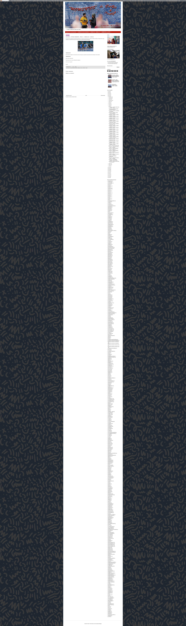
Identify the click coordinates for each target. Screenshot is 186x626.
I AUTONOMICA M (110, 399)
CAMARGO (109, 276)
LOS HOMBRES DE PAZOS (111, 433)
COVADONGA (110, 327)
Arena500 (109, 231)
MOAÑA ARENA (110, 460)
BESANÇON (109, 256)
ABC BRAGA (109, 206)
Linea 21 (109, 429)
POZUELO (109, 508)
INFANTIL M (109, 404)
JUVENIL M (109, 414)
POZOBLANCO (110, 507)
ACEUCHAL (109, 209)
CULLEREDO (110, 333)
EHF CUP (109, 349)
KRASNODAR (110, 416)
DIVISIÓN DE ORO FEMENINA (112, 348)
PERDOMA (109, 498)
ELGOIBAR (109, 354)
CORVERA (109, 325)
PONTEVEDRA (110, 504)
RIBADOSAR (109, 518)
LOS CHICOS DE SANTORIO (112, 432)
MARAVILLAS (110, 443)
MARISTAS (109, 445)
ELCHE (109, 352)
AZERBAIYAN (110, 244)
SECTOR (109, 541)
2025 (109, 92)
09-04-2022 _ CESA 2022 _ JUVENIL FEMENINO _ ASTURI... (114, 144)
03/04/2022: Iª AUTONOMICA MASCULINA (112, 156)
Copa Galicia (109, 321)
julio (109, 102)
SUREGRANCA (110, 564)
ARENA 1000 (110, 229)
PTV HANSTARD (110, 512)
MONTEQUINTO (110, 461)
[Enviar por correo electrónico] (72, 66)
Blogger (100, 623)
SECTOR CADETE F (110, 542)
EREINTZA (109, 359)
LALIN (109, 422)
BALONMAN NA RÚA (111, 247)
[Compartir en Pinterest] (76, 66)
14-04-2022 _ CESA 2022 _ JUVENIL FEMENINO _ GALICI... (114, 114)
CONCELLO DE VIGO (111, 313)
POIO (108, 501)
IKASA (109, 402)
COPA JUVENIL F (110, 322)
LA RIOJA (109, 419)
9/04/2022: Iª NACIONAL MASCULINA (114, 145)
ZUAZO (109, 616)
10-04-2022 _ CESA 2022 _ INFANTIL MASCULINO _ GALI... (114, 138)
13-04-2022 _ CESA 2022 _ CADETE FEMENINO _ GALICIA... (114, 116)
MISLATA (109, 458)
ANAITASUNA (110, 222)
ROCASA (109, 520)
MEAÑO (109, 450)
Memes (109, 452)
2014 (109, 175)
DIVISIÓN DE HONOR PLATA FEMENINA (113, 341)
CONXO (109, 315)
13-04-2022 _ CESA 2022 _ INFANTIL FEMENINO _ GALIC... (114, 118)
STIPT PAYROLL (110, 560)
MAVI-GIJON (109, 449)
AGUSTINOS (109, 213)
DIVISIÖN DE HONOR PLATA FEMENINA (113, 343)
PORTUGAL (109, 506)
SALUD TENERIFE (110, 527)
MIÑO (109, 457)
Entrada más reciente (69, 95)
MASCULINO (110, 448)
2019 (109, 169)
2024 (109, 93)
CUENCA (109, 332)
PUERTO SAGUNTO (110, 515)
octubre (110, 99)
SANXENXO (109, 537)
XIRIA (109, 607)
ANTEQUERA (110, 225)
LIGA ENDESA (110, 428)
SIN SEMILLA (110, 556)
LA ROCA (109, 420)
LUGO (109, 437)
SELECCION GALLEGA (111, 552)
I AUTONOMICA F (110, 398)
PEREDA (109, 499)
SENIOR (109, 553)
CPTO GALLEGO (110, 328)
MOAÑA (109, 459)
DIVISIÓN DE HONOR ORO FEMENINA (113, 340)
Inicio (86, 95)
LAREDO (109, 424)
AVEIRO (109, 243)
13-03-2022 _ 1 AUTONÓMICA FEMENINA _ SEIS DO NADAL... (113, 160)
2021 (109, 167)
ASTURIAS (109, 238)
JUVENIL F (109, 413)
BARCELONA (110, 250)
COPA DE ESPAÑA (110, 318)
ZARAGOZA (109, 612)
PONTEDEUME (110, 503)
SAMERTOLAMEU (110, 528)
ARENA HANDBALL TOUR (111, 230)
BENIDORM (109, 253)
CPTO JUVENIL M (110, 330)
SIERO (109, 555)
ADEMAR (109, 210)
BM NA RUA (109, 261)
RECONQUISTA (110, 517)
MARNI (109, 446)
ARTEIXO (109, 235)
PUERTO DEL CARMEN (111, 514)
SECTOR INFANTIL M (111, 544)
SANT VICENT (110, 535)
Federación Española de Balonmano (113, 62)
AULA (109, 240)
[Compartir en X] (74, 66)
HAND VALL (109, 393)
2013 (109, 176)
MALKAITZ (109, 442)
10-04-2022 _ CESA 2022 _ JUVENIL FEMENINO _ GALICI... (114, 133)
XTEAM (109, 609)
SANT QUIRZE (110, 534)
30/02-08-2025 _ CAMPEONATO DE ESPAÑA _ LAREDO (114, 85)
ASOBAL (109, 237)
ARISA (109, 232)
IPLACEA (109, 407)
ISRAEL (109, 409)
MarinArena (109, 444)
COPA (109, 316)
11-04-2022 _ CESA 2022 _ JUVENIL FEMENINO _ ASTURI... (114, 131)
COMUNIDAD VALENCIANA (111, 312)
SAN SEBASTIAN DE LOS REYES (112, 529)
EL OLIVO (109, 350)
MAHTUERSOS (110, 440)
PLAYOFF (109, 500)
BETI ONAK (109, 257)
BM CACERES (110, 260)
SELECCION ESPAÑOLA (111, 551)
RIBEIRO (109, 519)
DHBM (109, 337)
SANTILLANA (110, 536)
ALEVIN (109, 215)
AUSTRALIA (109, 241)
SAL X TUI (109, 525)
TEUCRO (109, 569)
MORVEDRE (109, 463)
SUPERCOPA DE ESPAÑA (111, 562)
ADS (108, 211)
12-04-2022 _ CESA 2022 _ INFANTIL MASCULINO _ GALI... (114, 124)
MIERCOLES (109, 456)
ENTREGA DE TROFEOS (111, 357)
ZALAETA (109, 610)
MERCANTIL (109, 454)
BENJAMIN (109, 254)
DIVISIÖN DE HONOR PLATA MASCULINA (113, 346)
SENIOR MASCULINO (111, 554)
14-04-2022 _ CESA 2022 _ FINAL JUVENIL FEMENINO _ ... (113, 113)
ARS (108, 233)
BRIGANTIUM (110, 266)
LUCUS (109, 436)
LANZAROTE (110, 423)
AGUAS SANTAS (110, 212)
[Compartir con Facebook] (75, 66)
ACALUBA (109, 208)
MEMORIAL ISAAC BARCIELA (112, 453)
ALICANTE (109, 218)
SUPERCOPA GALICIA (111, 563)
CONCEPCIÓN (110, 314)
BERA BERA (109, 255)
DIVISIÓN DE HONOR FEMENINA (112, 339)
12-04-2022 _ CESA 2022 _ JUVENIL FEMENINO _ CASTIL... (114, 125)
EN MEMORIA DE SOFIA (111, 356)
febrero (110, 164)
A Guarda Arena (110, 204)
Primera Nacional (110, 511)
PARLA (109, 497)
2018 (109, 170)
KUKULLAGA (110, 417)
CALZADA (109, 275)
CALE (109, 274)
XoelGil (109, 608)
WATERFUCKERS (110, 604)
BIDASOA (109, 258)
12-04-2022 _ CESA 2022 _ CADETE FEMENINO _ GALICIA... (114, 120)
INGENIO (109, 405)
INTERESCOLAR (110, 406)
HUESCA (109, 395)
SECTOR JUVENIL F (110, 545)
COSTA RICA (109, 326)
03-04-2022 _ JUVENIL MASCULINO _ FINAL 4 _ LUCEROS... (114, 147)
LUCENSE (109, 434)
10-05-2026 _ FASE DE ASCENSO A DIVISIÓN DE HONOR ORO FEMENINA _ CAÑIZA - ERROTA (115, 76)
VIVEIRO (109, 601)
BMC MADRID (110, 263)
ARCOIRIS (109, 228)
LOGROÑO (109, 430)
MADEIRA (109, 438)
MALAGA (109, 441)
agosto (110, 101)
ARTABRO (109, 234)
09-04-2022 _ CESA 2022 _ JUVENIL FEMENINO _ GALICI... (114, 142)
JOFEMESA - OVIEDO (111, 411)
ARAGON (109, 227)
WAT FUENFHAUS (110, 603)
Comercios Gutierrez (110, 311)
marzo (110, 163)
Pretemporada (110, 510)
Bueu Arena (109, 268)
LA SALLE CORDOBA (111, 421)
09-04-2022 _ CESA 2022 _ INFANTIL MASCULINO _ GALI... (114, 140)
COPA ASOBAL (110, 317)
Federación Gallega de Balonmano (112, 63)
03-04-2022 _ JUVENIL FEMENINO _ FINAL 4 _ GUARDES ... (114, 150)
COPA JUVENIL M (110, 323)
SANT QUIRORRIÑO (110, 533)
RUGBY (109, 524)
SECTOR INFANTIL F (111, 543)
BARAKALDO (110, 249)
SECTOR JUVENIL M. (111, 546)
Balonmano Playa (110, 248)
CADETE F (109, 271)
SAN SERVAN (110, 530)
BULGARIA (109, 269)
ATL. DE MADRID (110, 239)
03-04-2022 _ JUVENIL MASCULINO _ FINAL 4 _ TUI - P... (114, 152)
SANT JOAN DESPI (110, 532)
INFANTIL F (109, 403)
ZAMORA (109, 611)
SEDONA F (109, 548)
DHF (108, 338)
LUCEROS (109, 435)
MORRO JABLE (110, 462)
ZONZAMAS (109, 615)
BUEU (109, 267)
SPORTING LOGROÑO (111, 558)
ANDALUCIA (109, 223)
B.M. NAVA (109, 245)
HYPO (109, 397)
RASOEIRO (109, 516)
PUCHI (109, 513)
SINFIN (109, 557)
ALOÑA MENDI (110, 221)
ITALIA (109, 410)
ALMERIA (109, 220)
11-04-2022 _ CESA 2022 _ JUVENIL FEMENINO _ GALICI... (114, 129)
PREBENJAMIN (110, 509)
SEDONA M (109, 549)
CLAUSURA (109, 308)
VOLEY (109, 602)
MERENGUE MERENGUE (111, 455)
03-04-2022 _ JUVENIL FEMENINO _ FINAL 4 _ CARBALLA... (114, 149)
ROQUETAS (109, 522)
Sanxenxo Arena (110, 538)
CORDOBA (109, 324)
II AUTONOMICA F (110, 401)
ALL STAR (109, 219)
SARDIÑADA (109, 540)
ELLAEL (109, 355)
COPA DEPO (109, 320)
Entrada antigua (103, 95)
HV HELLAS (109, 396)
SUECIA (109, 561)
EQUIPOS (109, 358)
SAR (108, 539)
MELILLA (109, 451)
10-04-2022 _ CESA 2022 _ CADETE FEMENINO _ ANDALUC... (114, 137)
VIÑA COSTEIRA (110, 600)
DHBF (109, 336)
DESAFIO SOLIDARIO (111, 335)
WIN (108, 605)
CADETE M (109, 272)
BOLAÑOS (109, 265)
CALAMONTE (110, 273)
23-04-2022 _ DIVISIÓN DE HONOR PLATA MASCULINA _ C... (113, 109)
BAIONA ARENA (110, 246)
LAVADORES (110, 426)
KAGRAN (109, 415)
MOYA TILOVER (110, 465)
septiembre (110, 100)
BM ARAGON (110, 259)
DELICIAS (109, 334)
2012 (109, 177)
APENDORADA (110, 226)
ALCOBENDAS (110, 214)
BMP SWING (109, 264)
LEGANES (109, 427)
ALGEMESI (109, 217)
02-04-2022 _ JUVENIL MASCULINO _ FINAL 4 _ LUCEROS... (114, 158)
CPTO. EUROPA (110, 331)
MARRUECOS (110, 447)
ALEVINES (109, 216)
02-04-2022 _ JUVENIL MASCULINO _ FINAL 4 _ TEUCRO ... (114, 154)
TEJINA (109, 567)
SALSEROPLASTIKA (111, 526)
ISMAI (109, 408)
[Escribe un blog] (73, 66)
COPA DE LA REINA (110, 319)
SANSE (109, 531)
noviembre (110, 98)
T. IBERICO (109, 565)
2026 (109, 91)
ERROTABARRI (110, 361)
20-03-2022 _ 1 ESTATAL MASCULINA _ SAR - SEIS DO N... (114, 161)
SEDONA (109, 547)
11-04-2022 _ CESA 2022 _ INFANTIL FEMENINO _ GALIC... (114, 127)
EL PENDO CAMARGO (111, 351)
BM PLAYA (109, 262)
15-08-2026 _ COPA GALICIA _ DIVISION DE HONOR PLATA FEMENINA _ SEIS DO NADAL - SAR (115, 80)
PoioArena (109, 502)
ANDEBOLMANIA (110, 224)
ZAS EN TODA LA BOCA (111, 614)
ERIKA (109, 360)
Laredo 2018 (109, 425)
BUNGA (109, 270)
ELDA (109, 353)
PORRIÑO (109, 505)
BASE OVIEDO (110, 252)
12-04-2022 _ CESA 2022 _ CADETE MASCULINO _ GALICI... (114, 122)
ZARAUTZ (109, 613)
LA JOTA (109, 418)
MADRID (109, 439)
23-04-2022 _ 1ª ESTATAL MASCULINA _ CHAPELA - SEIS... (114, 107)
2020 (109, 168)
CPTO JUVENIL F (110, 329)
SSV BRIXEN (110, 559)
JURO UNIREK (110, 412)
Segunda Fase (110, 550)
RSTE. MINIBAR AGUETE (111, 523)
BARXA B (109, 251)
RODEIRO (109, 521)
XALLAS (109, 606)
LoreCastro (109, 431)
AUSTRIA (109, 242)
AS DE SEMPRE (110, 236)
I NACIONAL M (110, 400)
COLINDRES (109, 310)
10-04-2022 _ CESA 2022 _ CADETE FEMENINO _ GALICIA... (114, 135)
